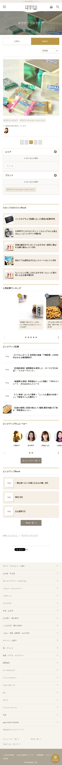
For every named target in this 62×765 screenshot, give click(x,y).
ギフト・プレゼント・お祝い (14, 566)
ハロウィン (7, 596)
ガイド (5, 700)
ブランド (9, 175)
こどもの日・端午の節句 (12, 626)
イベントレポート (10, 678)
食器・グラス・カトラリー (13, 655)
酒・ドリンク (8, 648)
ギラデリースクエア (11, 120)
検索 (58, 7)
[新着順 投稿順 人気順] (50, 50)
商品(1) (45, 41)
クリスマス (7, 603)
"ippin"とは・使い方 (10, 744)
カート (51, 7)
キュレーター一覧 (10, 739)
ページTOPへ (31, 542)
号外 (4, 715)
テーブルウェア (9, 670)
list (27, 549)
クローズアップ (9, 685)
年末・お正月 (8, 611)
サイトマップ (50, 755)
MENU (4, 7)
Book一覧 (34, 739)
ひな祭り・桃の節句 (10, 618)
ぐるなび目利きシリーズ (25, 755)
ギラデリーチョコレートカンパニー (32, 120)
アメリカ (10, 166)
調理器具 (6, 663)
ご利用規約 (40, 755)
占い (4, 693)
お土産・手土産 (9, 574)
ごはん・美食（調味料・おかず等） (17, 633)
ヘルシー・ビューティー (12, 588)
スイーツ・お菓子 (10, 641)
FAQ (4, 758)
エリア (8, 152)
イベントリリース (10, 708)
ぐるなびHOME (8, 755)
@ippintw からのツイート (13, 729)
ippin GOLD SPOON (11, 723)
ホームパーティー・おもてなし (15, 581)
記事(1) (17, 41)
